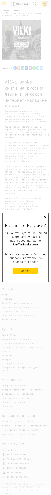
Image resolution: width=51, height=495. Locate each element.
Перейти (25, 271)
